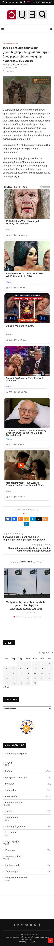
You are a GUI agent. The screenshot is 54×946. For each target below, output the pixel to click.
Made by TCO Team (27, 942)
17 (35, 673)
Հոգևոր (28, 811)
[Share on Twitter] (39, 519)
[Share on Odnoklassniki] (20, 519)
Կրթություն (28, 796)
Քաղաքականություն (16, 877)
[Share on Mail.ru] (26, 519)
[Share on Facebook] (14, 519)
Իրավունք (28, 790)
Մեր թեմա (10, 832)
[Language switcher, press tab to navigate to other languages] (28, 2)
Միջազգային (12, 841)
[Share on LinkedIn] (26, 524)
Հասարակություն (10, 43)
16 (28, 673)
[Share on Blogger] (45, 519)
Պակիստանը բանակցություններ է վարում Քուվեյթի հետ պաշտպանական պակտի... (27, 605)
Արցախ (9, 762)
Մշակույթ (28, 850)
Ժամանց (28, 783)
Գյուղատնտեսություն (28, 777)
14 (14, 673)
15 (21, 673)
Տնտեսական (28, 871)
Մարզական (11, 817)
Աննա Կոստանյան (19, 65)
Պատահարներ (13, 856)
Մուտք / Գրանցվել (42, 2)
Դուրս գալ (28, 7)
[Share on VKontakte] (8, 519)
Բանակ (28, 771)
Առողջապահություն (16, 753)
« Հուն (6, 687)
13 (6, 673)
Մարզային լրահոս (28, 826)
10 (35, 668)
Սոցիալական (28, 865)
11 (42, 668)
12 (49, 668)
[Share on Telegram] (33, 519)
